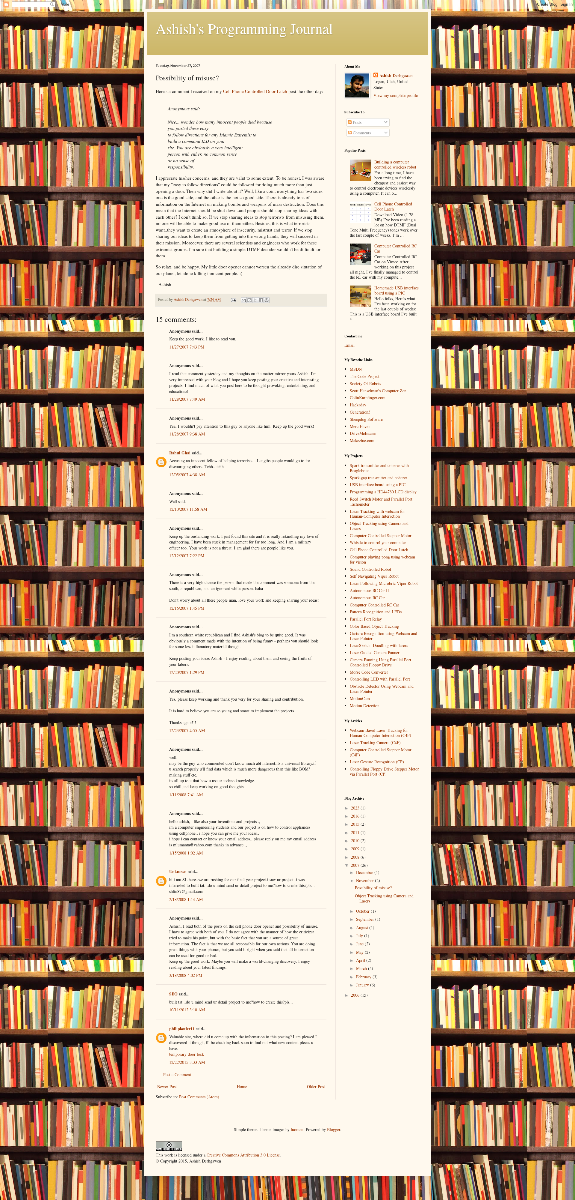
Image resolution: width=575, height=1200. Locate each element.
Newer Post (167, 1086)
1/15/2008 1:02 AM (186, 853)
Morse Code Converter (369, 672)
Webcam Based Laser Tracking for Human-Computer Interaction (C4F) (380, 732)
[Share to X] (255, 300)
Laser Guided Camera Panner (375, 652)
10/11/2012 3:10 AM (187, 1010)
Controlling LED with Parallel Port (380, 679)
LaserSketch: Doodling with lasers (379, 645)
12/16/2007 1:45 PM (186, 608)
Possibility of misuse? (373, 887)
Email (349, 345)
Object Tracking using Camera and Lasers (379, 525)
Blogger (333, 1129)
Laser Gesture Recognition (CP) (377, 762)
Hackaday (358, 405)
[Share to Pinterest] (267, 300)
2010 (356, 840)
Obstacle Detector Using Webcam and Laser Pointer (382, 688)
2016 (356, 816)
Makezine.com (362, 440)
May (360, 952)
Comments (361, 133)
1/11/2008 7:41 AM (186, 795)
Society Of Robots (365, 383)
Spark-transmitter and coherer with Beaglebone (379, 467)
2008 (356, 857)
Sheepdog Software (366, 419)
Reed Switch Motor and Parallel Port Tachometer (381, 501)
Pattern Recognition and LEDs (376, 612)
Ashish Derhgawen (396, 76)
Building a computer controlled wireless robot (395, 164)
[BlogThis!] (249, 300)
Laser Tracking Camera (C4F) (375, 742)
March (362, 968)
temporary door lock (186, 1054)
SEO (173, 994)
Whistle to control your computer (378, 542)
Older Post (316, 1086)
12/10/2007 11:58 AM (188, 509)
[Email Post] (233, 299)
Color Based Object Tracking (374, 626)
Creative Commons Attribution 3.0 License (243, 1155)
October (363, 911)
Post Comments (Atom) (199, 1097)
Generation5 (360, 412)
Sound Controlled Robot (370, 569)
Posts (356, 122)
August (362, 927)
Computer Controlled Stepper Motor (380, 535)
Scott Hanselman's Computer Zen (378, 391)
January (363, 985)
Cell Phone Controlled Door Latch (255, 91)
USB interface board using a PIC (377, 484)
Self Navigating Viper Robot (374, 576)
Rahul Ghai (179, 453)
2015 (356, 824)
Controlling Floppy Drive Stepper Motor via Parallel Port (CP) (384, 771)
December (365, 872)
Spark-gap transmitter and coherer (378, 477)
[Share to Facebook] (261, 300)
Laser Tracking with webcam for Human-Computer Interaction (377, 513)
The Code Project (364, 376)
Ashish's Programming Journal (244, 28)
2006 (356, 995)
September (365, 919)
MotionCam (360, 698)
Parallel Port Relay (366, 619)
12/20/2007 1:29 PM (186, 672)
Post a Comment (177, 1074)
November (365, 880)
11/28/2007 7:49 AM (187, 399)
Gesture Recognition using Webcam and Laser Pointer (383, 635)
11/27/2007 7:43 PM (186, 347)
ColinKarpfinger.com (367, 397)
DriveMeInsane (363, 433)
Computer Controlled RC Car (395, 248)
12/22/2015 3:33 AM (187, 1062)
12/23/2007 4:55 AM (187, 730)
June (360, 944)
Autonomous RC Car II (369, 590)
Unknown (178, 871)
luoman (297, 1129)
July (360, 935)
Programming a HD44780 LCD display (383, 492)
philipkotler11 (182, 1028)
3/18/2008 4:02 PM (185, 975)
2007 (356, 865)
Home (242, 1086)
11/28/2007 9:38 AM (187, 434)
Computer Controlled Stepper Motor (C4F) (380, 752)
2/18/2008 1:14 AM (186, 899)
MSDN (356, 369)
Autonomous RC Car (367, 597)
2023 (356, 808)
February (364, 977)
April (361, 960)
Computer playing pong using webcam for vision (382, 559)
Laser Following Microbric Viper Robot (384, 583)
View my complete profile (395, 95)
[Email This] (244, 300)
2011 (356, 832)
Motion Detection (364, 705)
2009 (356, 848)
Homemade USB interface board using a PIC (396, 290)
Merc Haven (360, 426)
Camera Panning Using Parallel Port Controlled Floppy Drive (380, 662)
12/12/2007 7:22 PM (186, 555)
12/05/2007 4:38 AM (187, 474)
